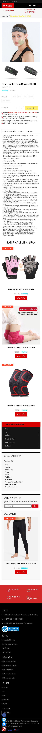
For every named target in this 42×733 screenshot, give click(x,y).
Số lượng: (5, 108)
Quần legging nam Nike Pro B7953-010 (21, 564)
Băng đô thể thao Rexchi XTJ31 (19, 84)
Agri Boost (8, 477)
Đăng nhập (6, 1)
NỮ (6, 432)
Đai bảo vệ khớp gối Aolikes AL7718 (21, 406)
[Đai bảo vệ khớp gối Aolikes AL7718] (21, 383)
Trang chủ (5, 16)
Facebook (5, 687)
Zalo (3, 691)
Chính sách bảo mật (8, 678)
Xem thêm (21, 298)
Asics (7, 474)
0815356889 (9, 10)
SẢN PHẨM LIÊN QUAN (21, 242)
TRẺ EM (7, 435)
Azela (7, 472)
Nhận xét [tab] (21, 131)
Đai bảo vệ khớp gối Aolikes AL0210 (21, 347)
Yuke (6, 465)
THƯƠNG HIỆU (9, 439)
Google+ (4, 703)
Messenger (5, 699)
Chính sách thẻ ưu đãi (9, 674)
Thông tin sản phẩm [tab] (9, 131)
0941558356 (30, 9)
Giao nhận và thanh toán (9, 644)
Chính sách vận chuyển (9, 665)
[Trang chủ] (8, 5)
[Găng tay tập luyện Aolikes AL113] (21, 266)
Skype (4, 695)
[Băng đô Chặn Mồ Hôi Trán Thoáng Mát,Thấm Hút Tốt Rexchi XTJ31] (21, 42)
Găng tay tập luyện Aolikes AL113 (21, 289)
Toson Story (9, 469)
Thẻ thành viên (6, 652)
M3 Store (8, 713)
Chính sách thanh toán (9, 661)
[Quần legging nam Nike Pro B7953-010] (21, 539)
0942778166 (30, 12)
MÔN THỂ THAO (10, 442)
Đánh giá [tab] (29, 131)
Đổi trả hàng (5, 648)
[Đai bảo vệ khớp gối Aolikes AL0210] (21, 325)
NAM (6, 428)
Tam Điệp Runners (11, 484)
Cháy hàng (31, 108)
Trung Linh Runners (11, 487)
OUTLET (8, 446)
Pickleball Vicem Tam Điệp (13, 482)
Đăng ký (14, 1)
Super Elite (8, 479)
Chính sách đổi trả (7, 670)
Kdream (7, 467)
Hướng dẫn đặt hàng (8, 640)
